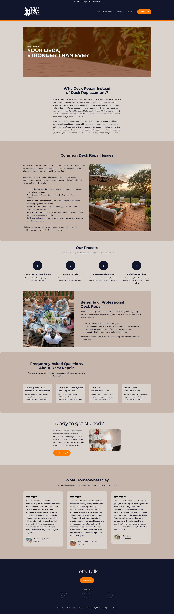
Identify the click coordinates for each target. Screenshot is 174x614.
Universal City (110, 592)
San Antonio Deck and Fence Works (70, 608)
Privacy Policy (112, 608)
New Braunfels (63, 594)
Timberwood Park (87, 594)
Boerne (110, 594)
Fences (129, 12)
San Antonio (63, 592)
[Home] (32, 12)
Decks (119, 12)
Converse (86, 596)
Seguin (63, 597)
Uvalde (110, 597)
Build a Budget (62, 453)
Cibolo (87, 592)
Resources (107, 12)
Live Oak (110, 596)
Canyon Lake (87, 597)
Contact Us (144, 12)
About (97, 12)
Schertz (63, 596)
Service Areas (87, 589)
